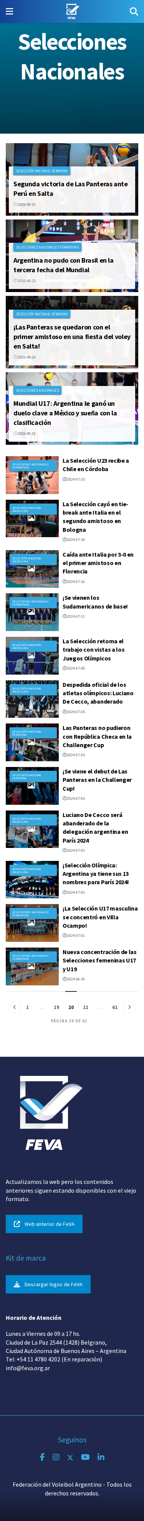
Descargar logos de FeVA (54, 1284)
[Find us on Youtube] (85, 1457)
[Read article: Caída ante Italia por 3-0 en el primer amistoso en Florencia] (32, 569)
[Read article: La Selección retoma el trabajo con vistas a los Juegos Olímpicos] (32, 656)
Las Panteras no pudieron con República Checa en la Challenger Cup (97, 736)
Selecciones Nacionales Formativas (47, 247)
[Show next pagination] (129, 1007)
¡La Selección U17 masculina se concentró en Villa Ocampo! (100, 916)
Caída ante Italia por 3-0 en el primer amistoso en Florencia (98, 563)
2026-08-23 (26, 204)
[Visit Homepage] (71, 11)
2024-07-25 (75, 479)
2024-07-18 (75, 539)
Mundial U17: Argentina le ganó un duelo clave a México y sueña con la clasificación (65, 413)
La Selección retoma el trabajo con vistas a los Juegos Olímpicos (93, 649)
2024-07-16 (75, 581)
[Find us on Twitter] (70, 1457)
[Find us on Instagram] (56, 1457)
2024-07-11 (75, 616)
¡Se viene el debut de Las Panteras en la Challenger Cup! (97, 779)
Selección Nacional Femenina (42, 171)
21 (85, 1007)
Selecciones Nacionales (37, 390)
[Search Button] (134, 11)
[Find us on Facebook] (42, 1457)
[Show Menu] (9, 11)
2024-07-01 (75, 935)
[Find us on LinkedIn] (101, 1457)
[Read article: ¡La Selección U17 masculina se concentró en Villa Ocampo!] (32, 923)
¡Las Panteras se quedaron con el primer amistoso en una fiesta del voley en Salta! (72, 336)
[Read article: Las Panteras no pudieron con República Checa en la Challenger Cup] (32, 742)
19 (56, 1007)
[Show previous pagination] (14, 1007)
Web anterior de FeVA (49, 1224)
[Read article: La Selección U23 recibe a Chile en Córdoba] (32, 475)
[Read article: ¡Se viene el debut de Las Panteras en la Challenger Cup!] (32, 786)
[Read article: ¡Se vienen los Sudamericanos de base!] (32, 612)
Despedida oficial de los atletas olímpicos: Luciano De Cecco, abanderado (98, 693)
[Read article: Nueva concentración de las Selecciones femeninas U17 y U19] (32, 966)
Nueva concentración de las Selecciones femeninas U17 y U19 (100, 960)
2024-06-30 (75, 979)
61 (115, 1007)
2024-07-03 (75, 850)
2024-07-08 (75, 668)
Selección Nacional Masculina (27, 509)
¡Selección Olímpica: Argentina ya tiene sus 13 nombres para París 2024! (96, 873)
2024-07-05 (75, 711)
